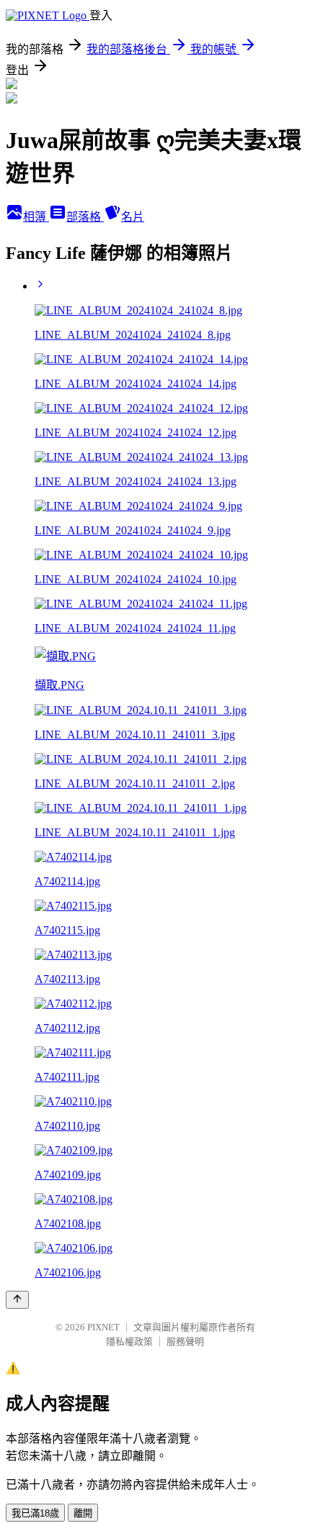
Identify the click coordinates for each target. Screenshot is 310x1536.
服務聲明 (185, 1341)
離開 (83, 1513)
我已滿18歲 (35, 1513)
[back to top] (17, 1300)
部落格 (85, 217)
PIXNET (103, 1327)
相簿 (36, 217)
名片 (132, 217)
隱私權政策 (129, 1341)
